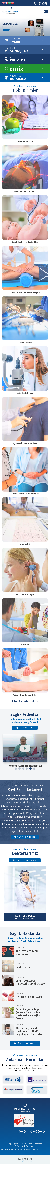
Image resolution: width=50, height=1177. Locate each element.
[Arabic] (9, 3)
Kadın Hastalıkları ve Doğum (25, 493)
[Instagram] (35, 3)
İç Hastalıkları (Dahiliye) (25, 443)
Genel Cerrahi (25, 342)
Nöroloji (25, 644)
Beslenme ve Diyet (25, 141)
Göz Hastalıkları (25, 393)
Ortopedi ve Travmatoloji (25, 695)
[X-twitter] (30, 1131)
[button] (16, 768)
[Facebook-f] (39, 3)
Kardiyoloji (25, 544)
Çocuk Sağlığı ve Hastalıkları (25, 241)
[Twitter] (43, 3)
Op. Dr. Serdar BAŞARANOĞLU (25, 916)
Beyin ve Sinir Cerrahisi (25, 191)
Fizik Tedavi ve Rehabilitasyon (25, 292)
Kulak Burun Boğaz (25, 594)
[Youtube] (46, 3)
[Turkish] (12, 3)
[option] (25, 893)
